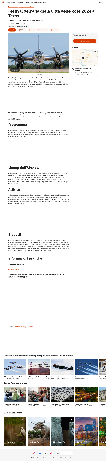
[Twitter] (45, 453)
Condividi (55, 30)
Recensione (43, 30)
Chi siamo (33, 457)
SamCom (39, 74)
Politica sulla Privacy (58, 457)
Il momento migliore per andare (21, 7)
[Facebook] (40, 453)
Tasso (32, 30)
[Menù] (101, 2)
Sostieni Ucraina (47, 457)
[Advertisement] (38, 99)
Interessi (20, 2)
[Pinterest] (51, 453)
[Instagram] (34, 453)
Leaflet (82, 65)
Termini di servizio (70, 457)
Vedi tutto (15, 70)
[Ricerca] (95, 2)
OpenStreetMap (88, 65)
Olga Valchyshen (28, 327)
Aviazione (11, 26)
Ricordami (86, 41)
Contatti (39, 457)
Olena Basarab (18, 327)
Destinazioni (11, 2)
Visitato (22, 30)
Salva (13, 30)
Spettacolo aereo (22, 26)
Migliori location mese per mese (36, 2)
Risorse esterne (17, 265)
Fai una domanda (13, 269)
